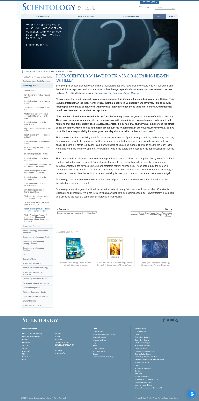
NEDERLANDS (27, 357)
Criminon (138, 371)
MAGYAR (58, 334)
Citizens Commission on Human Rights (149, 388)
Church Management (31, 288)
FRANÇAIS (26, 342)
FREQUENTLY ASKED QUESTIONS (40, 71)
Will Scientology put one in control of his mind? (37, 149)
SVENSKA (58, 339)
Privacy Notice (140, 398)
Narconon (138, 374)
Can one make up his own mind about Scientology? (36, 203)
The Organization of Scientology (36, 283)
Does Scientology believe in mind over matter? (37, 159)
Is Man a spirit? (30, 91)
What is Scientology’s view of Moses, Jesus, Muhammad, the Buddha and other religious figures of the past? (37, 218)
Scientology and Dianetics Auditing (33, 249)
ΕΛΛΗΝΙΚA (58, 348)
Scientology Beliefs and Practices (104, 334)
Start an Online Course (143, 354)
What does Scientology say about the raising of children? (37, 197)
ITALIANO (58, 350)
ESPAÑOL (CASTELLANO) (64, 345)
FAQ (159, 16)
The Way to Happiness (143, 368)
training (160, 137)
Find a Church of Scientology (103, 357)
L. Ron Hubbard (42, 16)
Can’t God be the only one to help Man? (37, 109)
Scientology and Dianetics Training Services (33, 243)
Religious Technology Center (34, 292)
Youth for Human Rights (143, 385)
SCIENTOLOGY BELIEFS (65, 71)
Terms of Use (163, 398)
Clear (25, 255)
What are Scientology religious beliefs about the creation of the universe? (36, 116)
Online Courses (98, 348)
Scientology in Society (32, 305)
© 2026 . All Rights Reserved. (43, 398)
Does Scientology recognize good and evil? (37, 136)
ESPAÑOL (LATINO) (62, 342)
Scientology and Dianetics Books (36, 237)
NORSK (57, 336)
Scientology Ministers (32, 263)
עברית (25, 345)
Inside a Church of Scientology (35, 268)
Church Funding (29, 301)
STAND (137, 365)
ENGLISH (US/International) (32, 334)
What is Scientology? (87, 16)
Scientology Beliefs (31, 86)
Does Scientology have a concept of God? (37, 102)
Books (172, 16)
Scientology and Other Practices (36, 279)
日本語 (24, 348)
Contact (95, 354)
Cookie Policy (152, 398)
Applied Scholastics (142, 376)
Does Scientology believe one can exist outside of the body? (37, 166)
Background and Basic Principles (36, 81)
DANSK (25, 339)
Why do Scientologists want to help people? (37, 130)
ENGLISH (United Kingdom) (32, 336)
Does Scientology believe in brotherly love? (35, 123)
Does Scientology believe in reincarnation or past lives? (35, 172)
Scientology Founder (31, 226)
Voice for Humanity (99, 337)
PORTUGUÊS (60, 353)
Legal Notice (173, 398)
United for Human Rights (143, 382)
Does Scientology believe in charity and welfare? (35, 178)
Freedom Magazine (142, 362)
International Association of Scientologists (149, 360)
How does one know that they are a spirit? (37, 96)
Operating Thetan (30, 259)
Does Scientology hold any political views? (34, 184)
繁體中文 (25, 354)
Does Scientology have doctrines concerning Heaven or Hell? (37, 210)
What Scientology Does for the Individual (35, 232)
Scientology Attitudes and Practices (33, 273)
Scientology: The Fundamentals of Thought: (117, 93)
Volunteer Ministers (131, 16)
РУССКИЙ (26, 351)
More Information (99, 351)
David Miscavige (141, 348)
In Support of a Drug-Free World (146, 379)
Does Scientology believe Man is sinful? (37, 142)
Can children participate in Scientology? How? (34, 191)
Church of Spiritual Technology (35, 297)
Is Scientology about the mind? (36, 154)
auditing (147, 137)
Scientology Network (142, 337)
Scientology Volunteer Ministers (146, 357)
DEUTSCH (26, 360)
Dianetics (138, 334)
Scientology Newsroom (143, 345)
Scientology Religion (142, 340)
